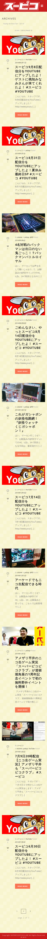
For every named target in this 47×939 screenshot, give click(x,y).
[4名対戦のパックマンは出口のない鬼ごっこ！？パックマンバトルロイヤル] (23, 222)
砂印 (31, 237)
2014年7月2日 (20, 842)
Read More (23, 115)
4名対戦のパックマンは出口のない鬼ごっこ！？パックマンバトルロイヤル (28, 252)
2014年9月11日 (20, 63)
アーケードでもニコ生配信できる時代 (28, 584)
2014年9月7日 (20, 153)
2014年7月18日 (20, 493)
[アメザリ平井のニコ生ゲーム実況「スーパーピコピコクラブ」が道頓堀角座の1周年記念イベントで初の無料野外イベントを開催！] (23, 636)
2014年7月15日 (20, 575)
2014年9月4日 (20, 240)
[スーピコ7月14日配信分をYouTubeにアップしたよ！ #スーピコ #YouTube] (23, 475)
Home (17, 30)
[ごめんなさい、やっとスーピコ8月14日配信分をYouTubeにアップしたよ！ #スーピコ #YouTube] (23, 305)
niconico (19, 749)
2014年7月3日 (20, 752)
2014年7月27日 (20, 410)
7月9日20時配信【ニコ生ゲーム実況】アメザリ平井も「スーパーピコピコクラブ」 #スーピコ (28, 766)
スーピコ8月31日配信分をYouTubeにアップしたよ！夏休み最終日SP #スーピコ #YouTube (28, 168)
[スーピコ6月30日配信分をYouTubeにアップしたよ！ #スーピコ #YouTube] (23, 824)
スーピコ (20, 59)
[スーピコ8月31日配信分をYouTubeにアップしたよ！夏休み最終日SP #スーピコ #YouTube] (23, 136)
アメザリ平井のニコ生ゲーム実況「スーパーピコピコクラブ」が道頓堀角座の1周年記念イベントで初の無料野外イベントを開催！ (28, 672)
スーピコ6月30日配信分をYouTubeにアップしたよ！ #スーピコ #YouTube (28, 854)
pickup (28, 150)
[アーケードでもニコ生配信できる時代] (23, 558)
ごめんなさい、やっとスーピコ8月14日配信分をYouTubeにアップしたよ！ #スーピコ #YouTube (28, 337)
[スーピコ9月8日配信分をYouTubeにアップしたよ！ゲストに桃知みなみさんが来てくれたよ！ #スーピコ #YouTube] (23, 45)
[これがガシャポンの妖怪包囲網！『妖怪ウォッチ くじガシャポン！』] (23, 392)
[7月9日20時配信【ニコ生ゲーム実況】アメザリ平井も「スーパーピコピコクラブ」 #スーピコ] (23, 731)
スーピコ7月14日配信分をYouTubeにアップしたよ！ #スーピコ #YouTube (28, 505)
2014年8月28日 (20, 323)
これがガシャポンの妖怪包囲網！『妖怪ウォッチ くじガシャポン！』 (28, 422)
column (19, 237)
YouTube (29, 59)
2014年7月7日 (20, 654)
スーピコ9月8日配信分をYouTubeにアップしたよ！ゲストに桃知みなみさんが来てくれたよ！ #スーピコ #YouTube (28, 79)
